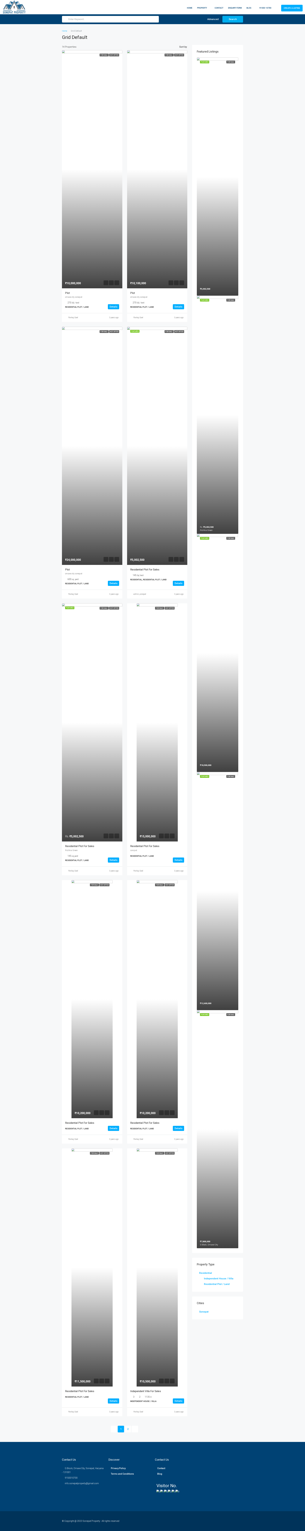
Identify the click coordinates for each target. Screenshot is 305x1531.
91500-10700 (265, 8)
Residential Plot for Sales (144, 569)
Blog (249, 8)
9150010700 (71, 1478)
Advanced (213, 19)
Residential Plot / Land (217, 1284)
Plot (67, 293)
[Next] (135, 1429)
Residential (205, 1273)
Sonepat (204, 1311)
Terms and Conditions (122, 1474)
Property (202, 8)
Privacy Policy (118, 1468)
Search (233, 19)
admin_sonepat (139, 594)
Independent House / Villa (218, 1278)
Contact (219, 8)
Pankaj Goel (73, 317)
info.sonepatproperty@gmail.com (82, 1483)
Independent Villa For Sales (145, 1391)
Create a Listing (292, 8)
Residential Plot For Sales (144, 846)
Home (189, 8)
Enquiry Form (235, 8)
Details (113, 306)
